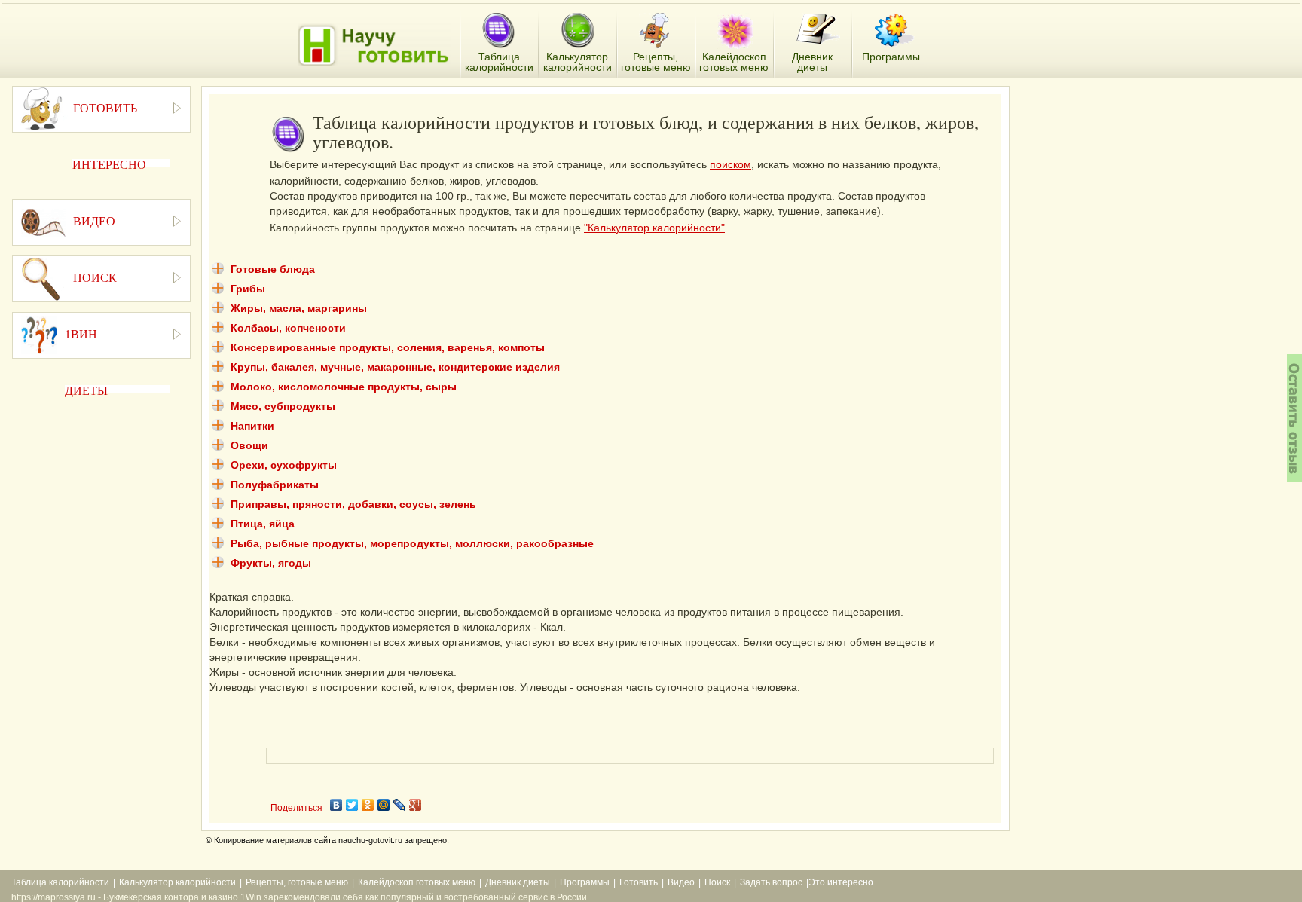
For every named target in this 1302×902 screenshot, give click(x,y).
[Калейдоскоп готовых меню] (735, 31)
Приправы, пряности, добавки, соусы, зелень (353, 504)
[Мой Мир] (384, 805)
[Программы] (894, 30)
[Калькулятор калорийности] (577, 31)
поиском (730, 164)
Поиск (717, 882)
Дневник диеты (517, 882)
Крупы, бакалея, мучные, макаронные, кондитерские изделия (395, 367)
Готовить (638, 882)
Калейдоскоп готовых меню (416, 882)
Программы (585, 882)
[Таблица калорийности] (498, 31)
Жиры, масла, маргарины (299, 308)
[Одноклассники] (368, 805)
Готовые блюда (273, 269)
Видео (681, 882)
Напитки (252, 426)
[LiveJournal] (400, 805)
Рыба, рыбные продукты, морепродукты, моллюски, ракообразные (412, 543)
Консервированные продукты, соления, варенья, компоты (388, 347)
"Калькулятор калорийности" (654, 228)
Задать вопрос (771, 882)
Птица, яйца (263, 524)
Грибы (248, 289)
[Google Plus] (415, 805)
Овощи (249, 445)
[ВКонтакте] (336, 805)
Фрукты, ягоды (271, 563)
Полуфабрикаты (275, 485)
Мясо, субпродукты (283, 406)
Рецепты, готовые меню (297, 882)
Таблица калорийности (60, 882)
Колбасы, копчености (288, 328)
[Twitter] (352, 805)
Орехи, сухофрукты (284, 465)
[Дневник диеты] (818, 29)
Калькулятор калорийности (177, 882)
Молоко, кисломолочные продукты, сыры (344, 387)
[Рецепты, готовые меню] (656, 31)
